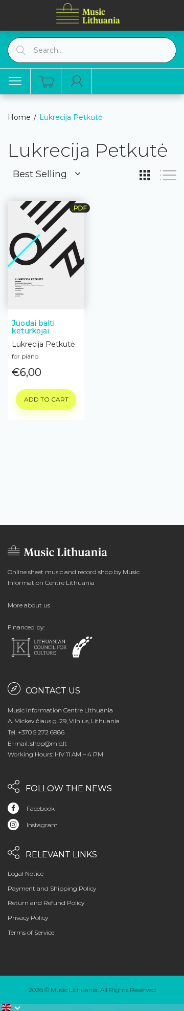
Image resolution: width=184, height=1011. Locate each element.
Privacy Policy (28, 917)
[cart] (46, 82)
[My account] (76, 81)
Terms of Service (31, 932)
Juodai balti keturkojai (33, 327)
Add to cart (46, 399)
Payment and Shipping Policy (52, 888)
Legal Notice (25, 873)
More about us (29, 605)
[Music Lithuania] (88, 13)
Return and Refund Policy (46, 903)
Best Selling (40, 174)
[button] (11, 1007)
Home (19, 117)
